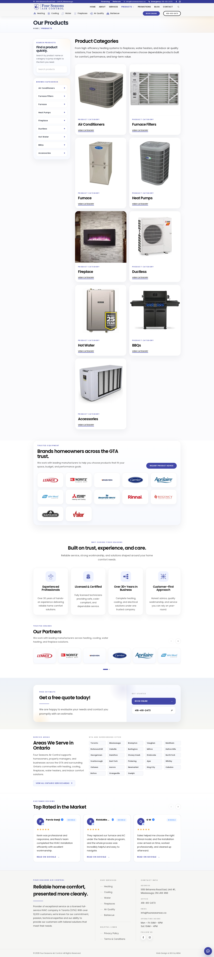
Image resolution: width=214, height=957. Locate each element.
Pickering (132, 761)
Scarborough (97, 761)
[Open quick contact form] (208, 951)
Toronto (94, 743)
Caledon (169, 767)
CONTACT (168, 6)
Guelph (131, 773)
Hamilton (113, 755)
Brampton (132, 743)
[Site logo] (48, 6)
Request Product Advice (161, 465)
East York (113, 761)
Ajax (149, 761)
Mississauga (115, 743)
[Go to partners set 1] (105, 669)
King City (151, 767)
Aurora (112, 767)
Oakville (113, 749)
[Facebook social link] (176, 2)
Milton (150, 749)
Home (36, 28)
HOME (92, 6)
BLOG (157, 6)
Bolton (94, 773)
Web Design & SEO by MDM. (168, 953)
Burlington (133, 749)
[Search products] (178, 6)
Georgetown (96, 755)
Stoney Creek (134, 755)
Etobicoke (151, 755)
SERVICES (113, 6)
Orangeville (114, 773)
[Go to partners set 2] (109, 669)
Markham (170, 743)
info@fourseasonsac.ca (153, 912)
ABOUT (102, 6)
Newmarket (133, 767)
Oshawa (94, 767)
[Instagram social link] (180, 2)
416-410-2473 (172, 13)
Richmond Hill (97, 749)
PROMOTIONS (144, 6)
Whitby (169, 761)
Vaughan (151, 743)
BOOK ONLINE (151, 13)
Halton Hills (171, 749)
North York (170, 755)
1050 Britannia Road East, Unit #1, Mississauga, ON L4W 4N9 (158, 891)
